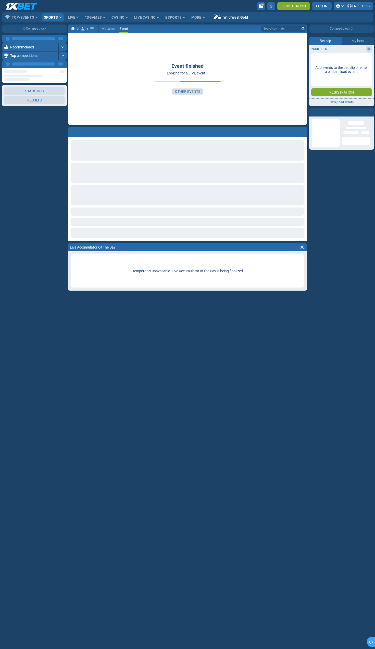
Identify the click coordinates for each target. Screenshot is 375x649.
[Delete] (302, 247)
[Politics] (83, 28)
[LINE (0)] (73, 28)
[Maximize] (62, 39)
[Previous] (51, 64)
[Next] (63, 64)
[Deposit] (271, 6)
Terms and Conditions (344, 90)
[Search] (303, 28)
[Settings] (340, 6)
